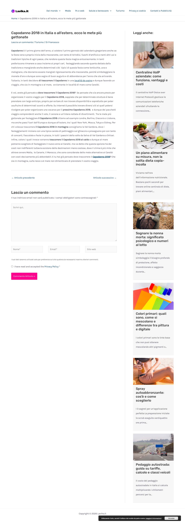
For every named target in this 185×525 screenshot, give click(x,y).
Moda (68, 10)
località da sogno (83, 80)
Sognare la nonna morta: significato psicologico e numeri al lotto (152, 239)
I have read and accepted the (37, 266)
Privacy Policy (51, 266)
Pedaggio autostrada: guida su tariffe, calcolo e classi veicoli (153, 468)
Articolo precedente (23, 177)
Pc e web (79, 10)
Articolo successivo (104, 177)
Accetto (171, 518)
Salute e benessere (99, 10)
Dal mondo (52, 10)
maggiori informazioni (153, 518)
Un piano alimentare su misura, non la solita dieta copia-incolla (152, 158)
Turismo (120, 10)
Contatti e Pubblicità (160, 10)
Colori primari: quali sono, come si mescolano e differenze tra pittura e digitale (152, 321)
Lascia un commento (22, 42)
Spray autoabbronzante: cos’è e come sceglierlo (150, 394)
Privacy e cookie (137, 10)
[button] (59, 10)
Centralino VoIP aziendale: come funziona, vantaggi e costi (152, 78)
